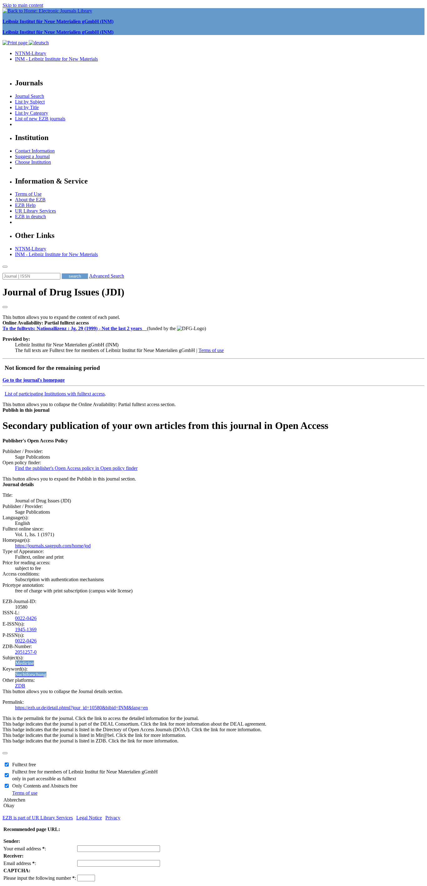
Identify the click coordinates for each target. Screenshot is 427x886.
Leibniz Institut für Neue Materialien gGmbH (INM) (58, 21)
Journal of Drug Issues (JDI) (63, 292)
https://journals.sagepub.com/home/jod (53, 545)
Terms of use (211, 350)
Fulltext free (24, 764)
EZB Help (25, 205)
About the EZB (30, 199)
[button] (46, 322)
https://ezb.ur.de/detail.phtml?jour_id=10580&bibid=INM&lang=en (81, 707)
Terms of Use (28, 194)
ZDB (20, 685)
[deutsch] (39, 42)
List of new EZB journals (40, 118)
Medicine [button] (24, 663)
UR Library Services (35, 211)
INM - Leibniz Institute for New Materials (56, 59)
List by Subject (30, 101)
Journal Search (29, 96)
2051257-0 (26, 652)
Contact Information (35, 151)
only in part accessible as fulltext (44, 778)
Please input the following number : (39, 878)
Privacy (112, 817)
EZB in (30, 216)
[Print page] (16, 42)
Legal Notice (89, 817)
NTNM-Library (30, 53)
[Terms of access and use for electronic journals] (145, 328)
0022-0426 (26, 618)
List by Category (31, 113)
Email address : (19, 863)
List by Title (27, 107)
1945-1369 (26, 629)
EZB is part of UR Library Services (38, 817)
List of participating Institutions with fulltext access (55, 393)
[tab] (213, 323)
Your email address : (24, 848)
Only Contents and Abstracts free (45, 785)
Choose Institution (33, 162)
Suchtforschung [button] (30, 674)
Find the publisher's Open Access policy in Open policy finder (76, 468)
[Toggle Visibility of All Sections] (5, 307)
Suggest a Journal (32, 156)
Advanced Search (106, 276)
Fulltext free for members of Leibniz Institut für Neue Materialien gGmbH (85, 771)
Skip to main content (23, 5)
